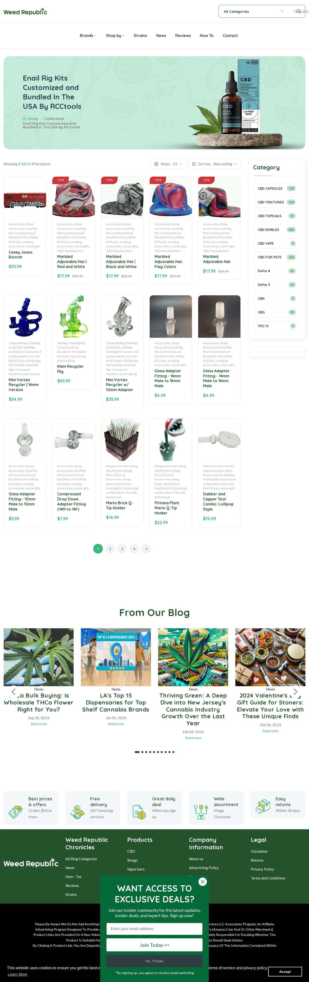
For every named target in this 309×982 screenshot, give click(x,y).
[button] (13, 691)
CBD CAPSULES (270, 188)
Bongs (132, 860)
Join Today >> (154, 945)
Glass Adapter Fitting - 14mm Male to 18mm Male (167, 378)
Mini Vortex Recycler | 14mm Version (24, 384)
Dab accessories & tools (218, 466)
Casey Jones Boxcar (20, 255)
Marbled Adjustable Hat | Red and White (72, 261)
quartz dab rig (30, 374)
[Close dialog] (202, 882)
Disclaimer (259, 851)
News (38, 689)
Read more (39, 724)
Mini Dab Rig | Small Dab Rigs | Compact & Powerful (23, 369)
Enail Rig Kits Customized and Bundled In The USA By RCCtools (25, 356)
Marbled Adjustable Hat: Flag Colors (168, 261)
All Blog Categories (81, 859)
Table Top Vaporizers (70, 251)
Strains (71, 894)
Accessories (17, 224)
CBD (131, 851)
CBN (261, 298)
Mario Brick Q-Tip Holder (119, 505)
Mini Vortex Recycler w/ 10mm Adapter (119, 384)
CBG (261, 312)
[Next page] (146, 549)
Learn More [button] (17, 974)
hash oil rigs (78, 356)
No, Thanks (154, 961)
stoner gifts (33, 246)
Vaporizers (136, 869)
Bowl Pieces (123, 484)
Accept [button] (285, 972)
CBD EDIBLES (268, 230)
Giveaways (198, 885)
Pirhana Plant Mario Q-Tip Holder (166, 507)
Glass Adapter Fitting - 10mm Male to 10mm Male (22, 501)
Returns (257, 860)
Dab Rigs (29, 347)
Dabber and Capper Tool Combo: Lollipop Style (218, 501)
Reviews (72, 885)
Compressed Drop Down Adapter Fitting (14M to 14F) (71, 501)
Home (33, 118)
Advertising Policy (204, 867)
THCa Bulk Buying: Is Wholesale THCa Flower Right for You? (39, 702)
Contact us (197, 876)
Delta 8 (264, 271)
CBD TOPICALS (269, 216)
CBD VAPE (266, 243)
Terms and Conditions (268, 878)
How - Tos (73, 876)
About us (196, 859)
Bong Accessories (117, 466)
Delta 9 (264, 285)
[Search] (299, 11)
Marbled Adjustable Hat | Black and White (121, 261)
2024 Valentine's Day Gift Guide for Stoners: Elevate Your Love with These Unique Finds (270, 706)
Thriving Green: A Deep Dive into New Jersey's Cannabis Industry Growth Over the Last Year (193, 709)
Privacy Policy (262, 869)
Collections (54, 118)
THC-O (263, 326)
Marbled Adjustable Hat (217, 259)
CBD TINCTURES (271, 202)
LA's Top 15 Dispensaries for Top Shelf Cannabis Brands (115, 702)
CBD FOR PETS (269, 257)
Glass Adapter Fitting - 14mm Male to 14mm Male (216, 378)
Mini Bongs (33, 360)
